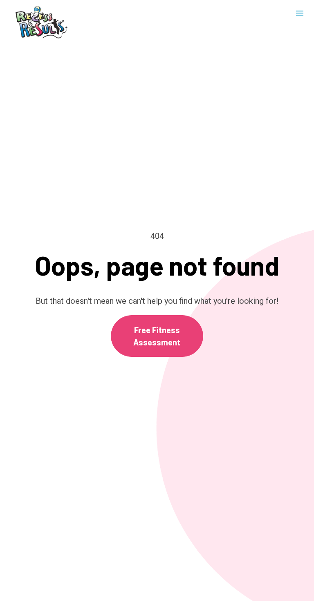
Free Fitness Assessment (156, 336)
